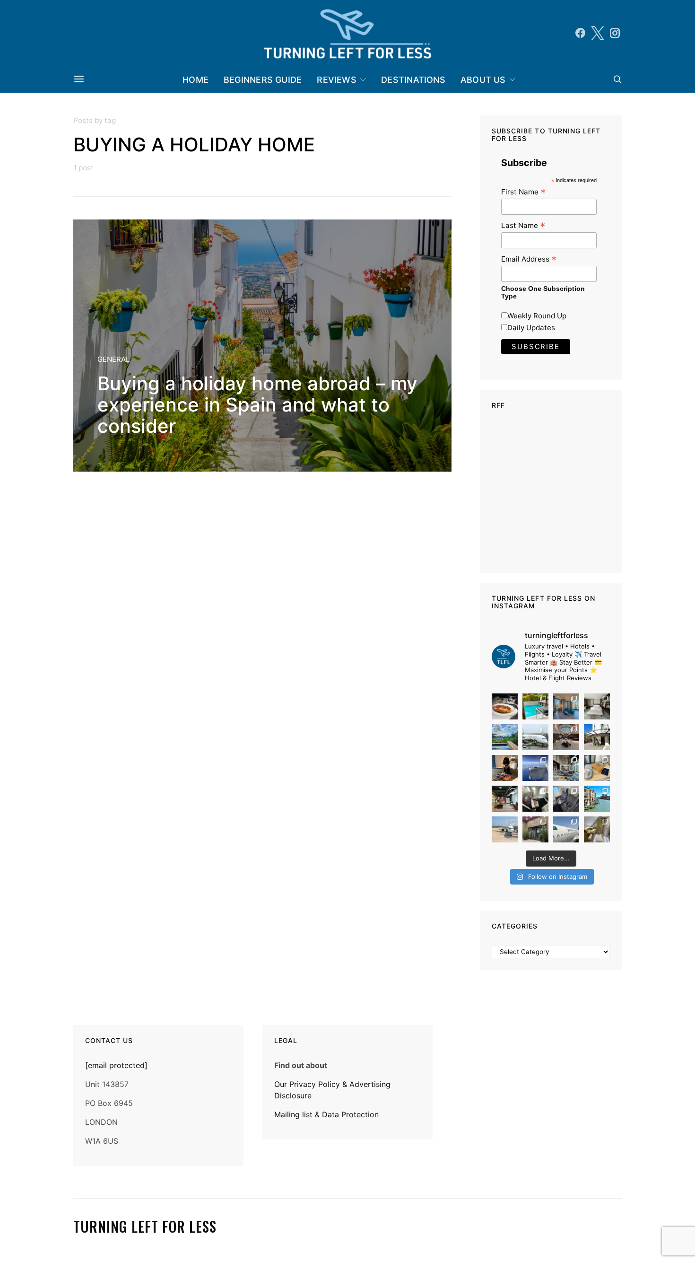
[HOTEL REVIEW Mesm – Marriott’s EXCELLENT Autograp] (566, 768)
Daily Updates (531, 327)
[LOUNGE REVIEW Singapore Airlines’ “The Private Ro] (566, 737)
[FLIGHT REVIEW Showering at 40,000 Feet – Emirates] (597, 829)
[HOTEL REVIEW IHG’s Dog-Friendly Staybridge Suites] (505, 768)
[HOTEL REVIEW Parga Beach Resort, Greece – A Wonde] (535, 706)
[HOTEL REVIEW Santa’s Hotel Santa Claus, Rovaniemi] (535, 829)
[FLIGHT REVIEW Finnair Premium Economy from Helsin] (566, 799)
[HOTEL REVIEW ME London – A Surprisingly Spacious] (597, 737)
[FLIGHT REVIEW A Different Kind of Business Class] (566, 829)
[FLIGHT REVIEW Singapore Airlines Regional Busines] (535, 768)
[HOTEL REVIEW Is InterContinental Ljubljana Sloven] (597, 706)
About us (483, 80)
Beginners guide (263, 80)
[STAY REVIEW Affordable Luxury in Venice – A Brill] (597, 799)
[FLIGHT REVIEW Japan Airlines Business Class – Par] (535, 799)
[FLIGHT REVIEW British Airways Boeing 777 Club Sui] (505, 829)
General (113, 359)
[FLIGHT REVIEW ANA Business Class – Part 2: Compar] (597, 768)
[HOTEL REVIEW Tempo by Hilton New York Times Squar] (566, 706)
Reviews (336, 80)
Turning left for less (145, 1226)
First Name (523, 191)
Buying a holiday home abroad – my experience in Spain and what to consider (257, 405)
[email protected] (116, 1065)
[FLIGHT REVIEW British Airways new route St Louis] (505, 706)
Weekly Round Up (536, 315)
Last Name (523, 225)
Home (195, 80)
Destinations (413, 80)
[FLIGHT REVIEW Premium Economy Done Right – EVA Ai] (535, 737)
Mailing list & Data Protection (326, 1114)
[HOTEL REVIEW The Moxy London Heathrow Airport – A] (505, 799)
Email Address (528, 259)
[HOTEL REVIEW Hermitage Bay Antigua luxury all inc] (505, 737)
